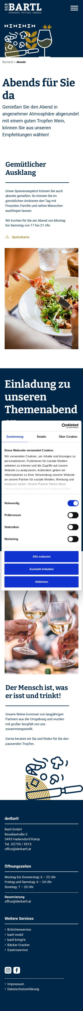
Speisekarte (20, 237)
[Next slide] (73, 298)
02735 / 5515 (21, 844)
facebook (16, 970)
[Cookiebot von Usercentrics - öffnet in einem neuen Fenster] (62, 425)
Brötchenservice (19, 929)
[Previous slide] (9, 298)
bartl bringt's (16, 940)
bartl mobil (15, 935)
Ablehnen (41, 581)
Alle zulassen (42, 556)
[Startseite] (21, 7)
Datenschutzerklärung (23, 989)
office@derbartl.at (18, 849)
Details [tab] (41, 436)
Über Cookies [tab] (68, 436)
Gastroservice (17, 950)
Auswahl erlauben (41, 569)
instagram (8, 970)
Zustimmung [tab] (15, 436)
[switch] (73, 515)
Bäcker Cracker (18, 945)
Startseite (7, 62)
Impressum (15, 984)
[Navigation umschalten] (74, 8)
